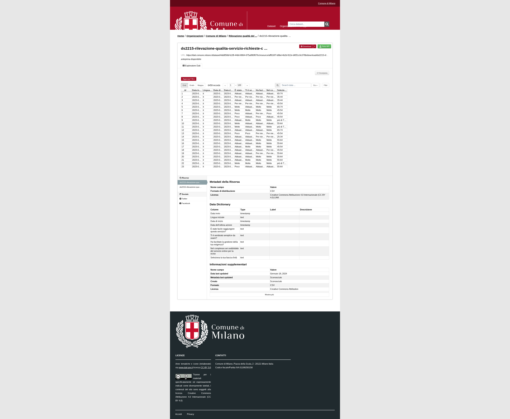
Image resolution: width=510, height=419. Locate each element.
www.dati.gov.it (186, 367)
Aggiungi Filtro (189, 79)
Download (306, 46)
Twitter (184, 199)
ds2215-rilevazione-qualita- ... (275, 36)
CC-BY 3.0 (206, 367)
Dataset (271, 26)
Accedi (178, 414)
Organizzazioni (288, 26)
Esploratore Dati (192, 66)
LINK (276, 197)
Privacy (190, 414)
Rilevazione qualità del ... (243, 36)
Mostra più (269, 295)
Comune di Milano (326, 3)
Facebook (185, 203)
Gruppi (303, 26)
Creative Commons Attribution (284, 289)
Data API (325, 46)
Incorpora (323, 73)
